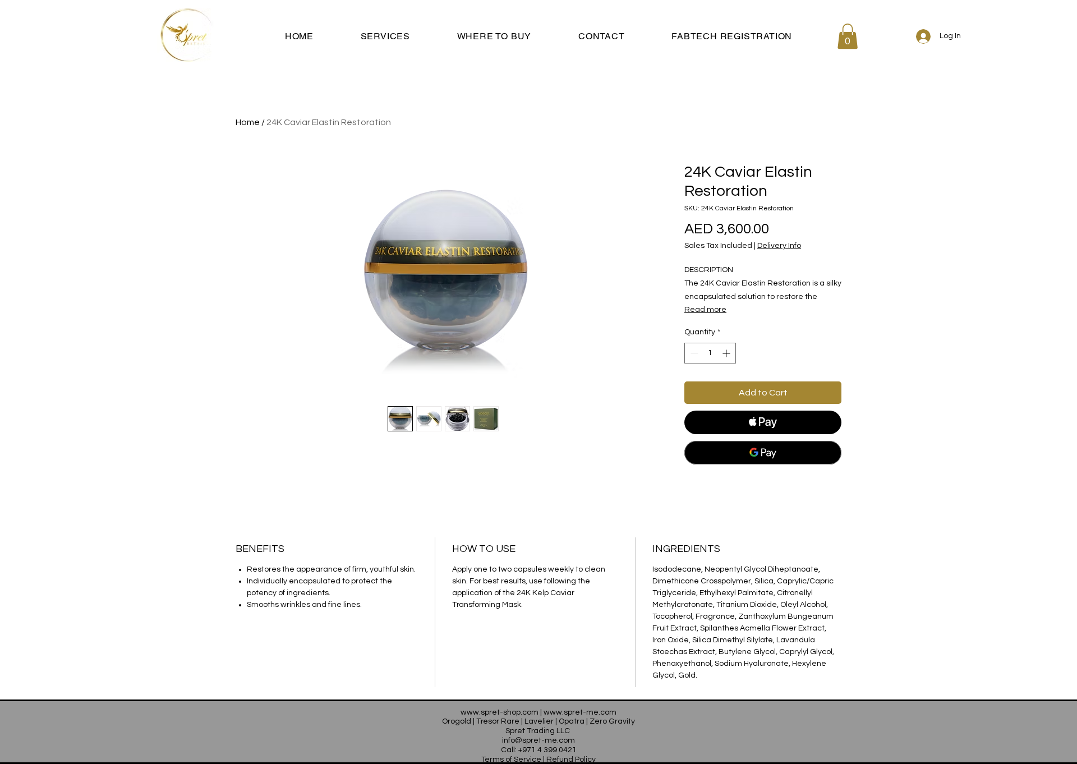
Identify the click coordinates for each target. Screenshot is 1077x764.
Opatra (571, 721)
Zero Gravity (612, 721)
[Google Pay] (762, 452)
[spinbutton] (710, 353)
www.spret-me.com (580, 712)
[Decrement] (693, 353)
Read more (705, 310)
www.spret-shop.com (499, 712)
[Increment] (727, 353)
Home (248, 122)
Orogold (456, 721)
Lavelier (539, 721)
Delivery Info (779, 246)
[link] (847, 36)
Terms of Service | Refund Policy (538, 759)
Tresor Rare (497, 721)
